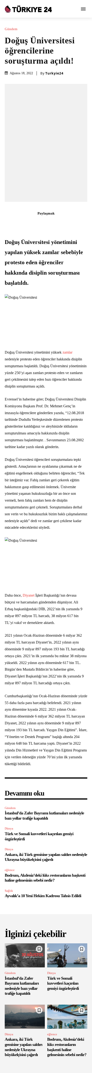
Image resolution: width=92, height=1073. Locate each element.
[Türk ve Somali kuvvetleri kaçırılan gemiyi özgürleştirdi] (67, 955)
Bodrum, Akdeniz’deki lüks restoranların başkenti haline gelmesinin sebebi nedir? (45, 878)
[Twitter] (29, 223)
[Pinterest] (40, 223)
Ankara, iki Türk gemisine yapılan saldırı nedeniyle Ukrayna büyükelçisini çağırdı (46, 857)
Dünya (9, 828)
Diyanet (28, 595)
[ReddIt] (62, 223)
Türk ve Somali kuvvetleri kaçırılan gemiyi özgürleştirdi (63, 983)
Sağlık (9, 890)
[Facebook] (19, 223)
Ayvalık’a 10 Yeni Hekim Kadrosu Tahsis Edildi (43, 895)
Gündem (11, 29)
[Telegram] (73, 223)
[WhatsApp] (51, 223)
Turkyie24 (54, 73)
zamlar (67, 352)
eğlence (10, 870)
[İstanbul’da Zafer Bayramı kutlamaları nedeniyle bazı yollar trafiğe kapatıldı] (25, 955)
